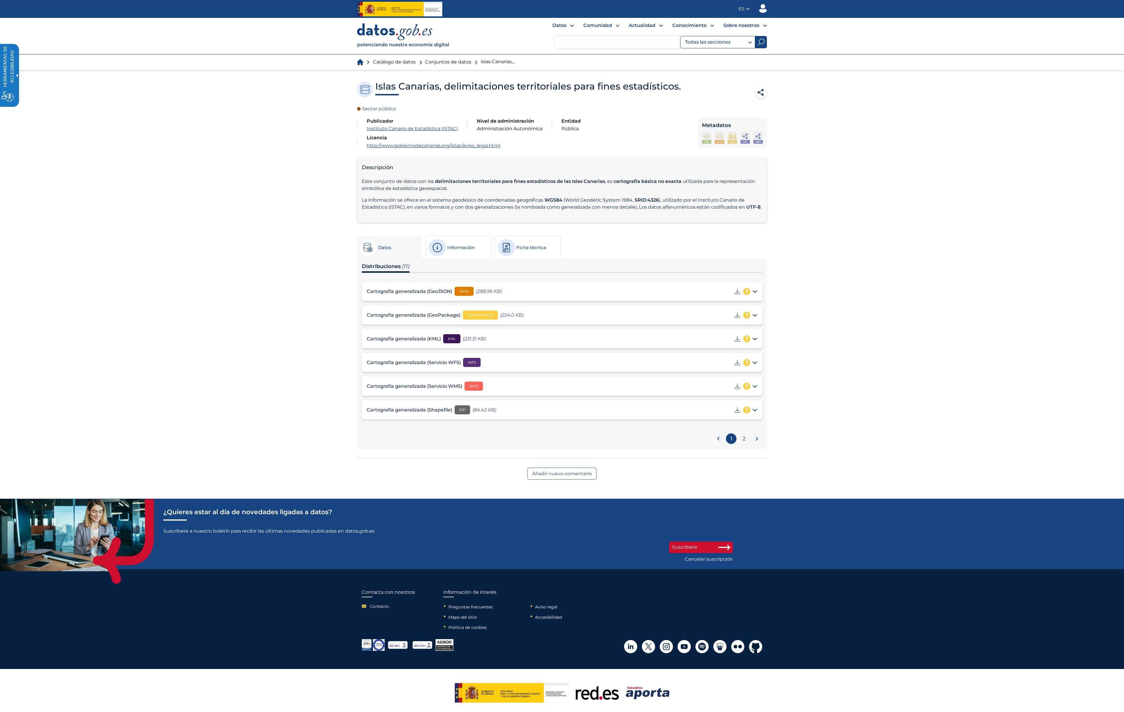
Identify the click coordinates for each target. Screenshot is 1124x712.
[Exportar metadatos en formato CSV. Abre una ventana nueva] (732, 138)
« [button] (718, 437)
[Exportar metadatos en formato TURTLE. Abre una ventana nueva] (745, 138)
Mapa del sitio (462, 617)
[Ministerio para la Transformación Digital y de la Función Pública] (399, 9)
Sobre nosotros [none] (741, 25)
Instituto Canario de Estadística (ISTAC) (412, 128)
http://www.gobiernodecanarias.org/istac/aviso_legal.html (433, 145)
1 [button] (731, 439)
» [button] (757, 440)
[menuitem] (558, 27)
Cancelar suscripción (709, 559)
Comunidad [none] (597, 25)
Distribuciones (385, 266)
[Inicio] (403, 36)
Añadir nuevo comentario (562, 473)
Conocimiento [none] (689, 25)
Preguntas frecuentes (470, 607)
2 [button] (744, 439)
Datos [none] (559, 25)
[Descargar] (737, 291)
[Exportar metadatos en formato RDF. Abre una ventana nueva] (758, 138)
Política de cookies (467, 627)
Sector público (379, 108)
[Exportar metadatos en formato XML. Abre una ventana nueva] (706, 138)
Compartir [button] (761, 92)
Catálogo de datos (394, 62)
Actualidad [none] (642, 25)
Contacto (379, 606)
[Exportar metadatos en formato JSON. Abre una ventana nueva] (719, 138)
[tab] (389, 247)
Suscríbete (684, 547)
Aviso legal (546, 607)
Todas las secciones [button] (708, 42)
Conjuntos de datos (448, 62)
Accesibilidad (548, 617)
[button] (744, 9)
